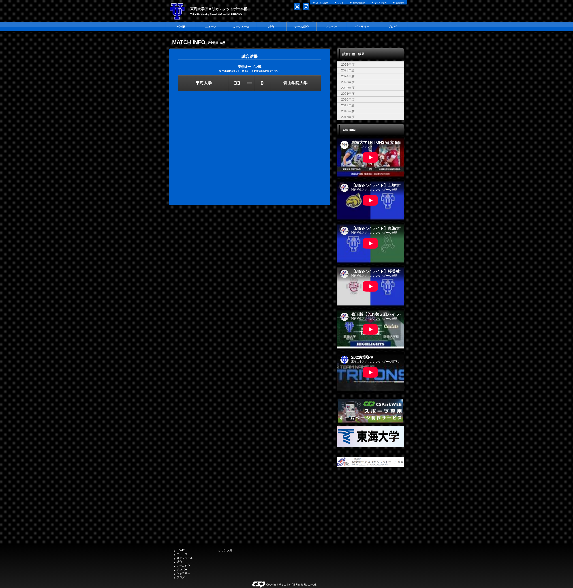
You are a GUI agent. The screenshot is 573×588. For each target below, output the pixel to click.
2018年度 (348, 111)
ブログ (392, 26)
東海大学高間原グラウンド (267, 71)
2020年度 (348, 99)
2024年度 (348, 76)
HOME (180, 26)
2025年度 (348, 70)
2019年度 (348, 105)
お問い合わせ (359, 3)
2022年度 (348, 88)
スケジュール (241, 26)
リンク (341, 3)
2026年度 (348, 64)
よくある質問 (322, 3)
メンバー (332, 26)
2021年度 (348, 93)
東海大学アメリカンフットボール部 (219, 8)
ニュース (211, 26)
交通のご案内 (380, 3)
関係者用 (400, 3)
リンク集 (226, 550)
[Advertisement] (370, 508)
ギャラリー (362, 26)
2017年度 (348, 117)
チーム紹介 (301, 26)
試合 (271, 26)
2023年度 (348, 82)
